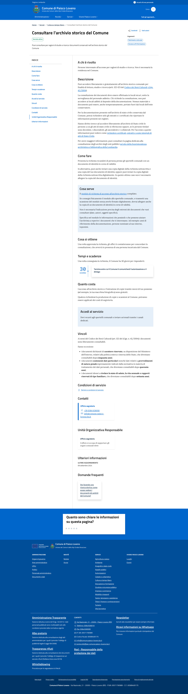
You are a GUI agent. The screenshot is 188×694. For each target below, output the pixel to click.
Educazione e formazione (104, 583)
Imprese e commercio (103, 591)
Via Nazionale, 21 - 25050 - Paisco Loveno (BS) (95, 621)
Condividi (134, 30)
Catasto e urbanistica (103, 576)
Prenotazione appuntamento (121, 679)
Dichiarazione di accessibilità (67, 679)
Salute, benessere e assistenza (106, 598)
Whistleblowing (41, 664)
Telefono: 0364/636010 (85, 625)
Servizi (41, 25)
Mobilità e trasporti (102, 594)
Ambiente (98, 562)
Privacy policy (50, 679)
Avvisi (66, 562)
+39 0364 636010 (92, 410)
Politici (34, 569)
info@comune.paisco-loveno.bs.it (89, 640)
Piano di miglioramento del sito (143, 679)
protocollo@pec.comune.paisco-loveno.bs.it (93, 644)
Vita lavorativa (100, 608)
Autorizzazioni (100, 573)
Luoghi (129, 559)
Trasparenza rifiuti (42, 649)
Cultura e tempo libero (55, 25)
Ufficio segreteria (87, 406)
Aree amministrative (39, 562)
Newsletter (122, 618)
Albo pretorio (39, 633)
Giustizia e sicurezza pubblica (105, 587)
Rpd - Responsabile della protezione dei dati (88, 651)
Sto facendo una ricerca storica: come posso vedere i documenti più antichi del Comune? (89, 490)
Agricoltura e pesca (102, 559)
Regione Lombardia (38, 2)
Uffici (34, 566)
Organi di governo (38, 559)
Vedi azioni (145, 30)
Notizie (66, 559)
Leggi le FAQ (84, 679)
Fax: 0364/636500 (83, 629)
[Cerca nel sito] (153, 9)
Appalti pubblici (100, 569)
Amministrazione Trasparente (49, 618)
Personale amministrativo (41, 573)
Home (34, 25)
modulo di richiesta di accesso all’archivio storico (104, 193)
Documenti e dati (38, 576)
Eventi (129, 562)
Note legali (38, 679)
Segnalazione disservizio (100, 679)
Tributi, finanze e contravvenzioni (107, 601)
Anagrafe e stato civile (103, 566)
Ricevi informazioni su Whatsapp (135, 627)
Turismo (98, 605)
